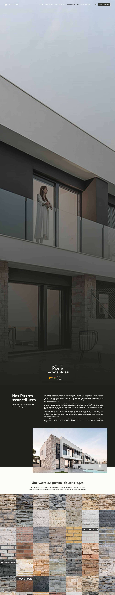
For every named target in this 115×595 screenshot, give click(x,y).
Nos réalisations (85, 4)
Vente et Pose (49, 4)
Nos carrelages (59, 4)
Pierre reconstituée (73, 4)
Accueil (41, 4)
